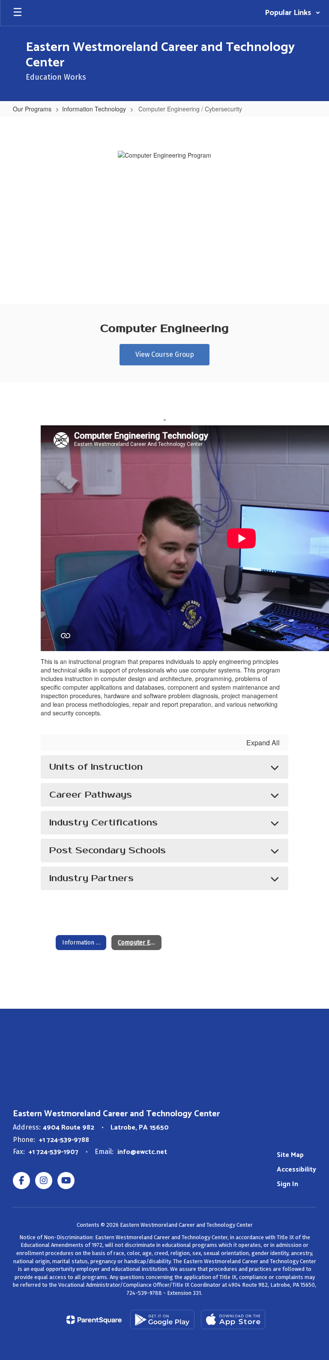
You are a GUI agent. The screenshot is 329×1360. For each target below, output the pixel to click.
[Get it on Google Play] (162, 1319)
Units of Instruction (96, 767)
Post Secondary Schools (107, 850)
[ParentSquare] (94, 1319)
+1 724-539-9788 (64, 1140)
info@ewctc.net (142, 1152)
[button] (292, 13)
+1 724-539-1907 (53, 1152)
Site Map (290, 1155)
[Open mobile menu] (17, 13)
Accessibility (296, 1169)
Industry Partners (91, 878)
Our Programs (32, 109)
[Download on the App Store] (233, 1319)
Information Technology (94, 109)
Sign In (287, 1184)
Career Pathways (90, 794)
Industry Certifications (103, 822)
